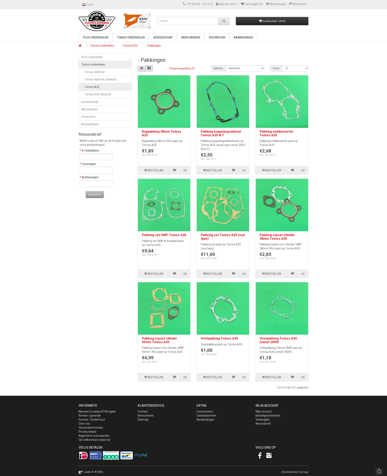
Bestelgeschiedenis (268, 415)
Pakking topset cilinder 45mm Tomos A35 (159, 340)
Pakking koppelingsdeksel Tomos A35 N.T (221, 133)
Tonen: (276, 68)
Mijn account (264, 411)
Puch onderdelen (95, 37)
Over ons (84, 423)
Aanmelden (94, 194)
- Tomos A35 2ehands (96, 94)
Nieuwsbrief (263, 423)
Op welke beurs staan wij (94, 439)
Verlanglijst (263, 419)
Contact (143, 411)
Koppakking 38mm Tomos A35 (161, 133)
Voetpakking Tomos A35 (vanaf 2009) (278, 340)
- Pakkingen (153, 45)
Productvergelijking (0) (182, 68)
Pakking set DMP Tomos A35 (164, 235)
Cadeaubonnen (206, 415)
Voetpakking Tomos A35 (219, 338)
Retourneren (146, 415)
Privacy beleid (87, 431)
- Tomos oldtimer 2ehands (99, 79)
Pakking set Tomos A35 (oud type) (223, 237)
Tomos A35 (130, 45)
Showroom (217, 37)
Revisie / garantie (90, 415)
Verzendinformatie (91, 427)
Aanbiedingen (243, 37)
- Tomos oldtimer (93, 72)
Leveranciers (205, 411)
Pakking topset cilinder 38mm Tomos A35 (277, 237)
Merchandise (190, 37)
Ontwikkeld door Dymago (294, 472)
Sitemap (143, 419)
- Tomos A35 (90, 87)
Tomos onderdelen (131, 37)
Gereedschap (163, 37)
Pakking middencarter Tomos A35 (276, 133)
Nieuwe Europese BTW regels (97, 411)
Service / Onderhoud (92, 419)
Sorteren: (218, 68)
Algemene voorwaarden (94, 435)
